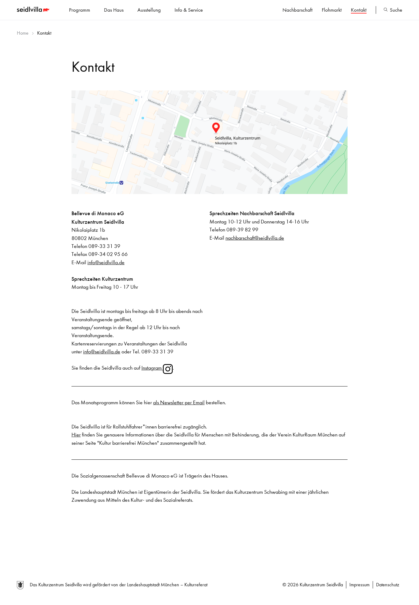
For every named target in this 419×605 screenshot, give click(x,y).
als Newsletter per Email (179, 402)
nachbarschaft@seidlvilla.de (254, 238)
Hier (76, 435)
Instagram (152, 368)
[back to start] (34, 10)
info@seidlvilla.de (106, 262)
